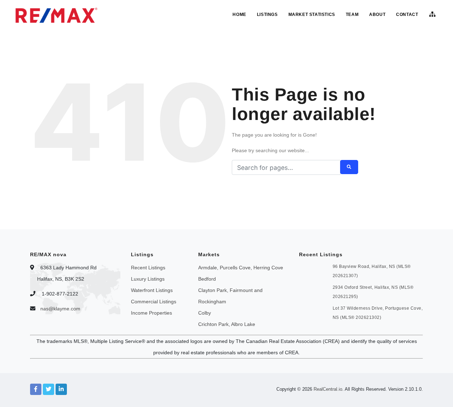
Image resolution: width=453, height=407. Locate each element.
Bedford (207, 279)
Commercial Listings (153, 301)
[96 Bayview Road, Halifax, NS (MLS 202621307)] (312, 270)
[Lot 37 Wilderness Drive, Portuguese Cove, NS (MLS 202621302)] (312, 312)
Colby (204, 313)
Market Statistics (311, 14)
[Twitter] (48, 389)
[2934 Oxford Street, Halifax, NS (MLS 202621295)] (312, 291)
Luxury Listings (148, 279)
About (377, 14)
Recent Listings (148, 267)
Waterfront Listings (152, 290)
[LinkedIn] (61, 389)
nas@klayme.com (60, 308)
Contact (407, 14)
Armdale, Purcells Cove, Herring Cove (240, 267)
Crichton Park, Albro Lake (226, 324)
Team (352, 14)
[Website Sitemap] (433, 14)
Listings (267, 14)
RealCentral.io (328, 389)
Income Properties (151, 313)
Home (239, 14)
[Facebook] (35, 389)
